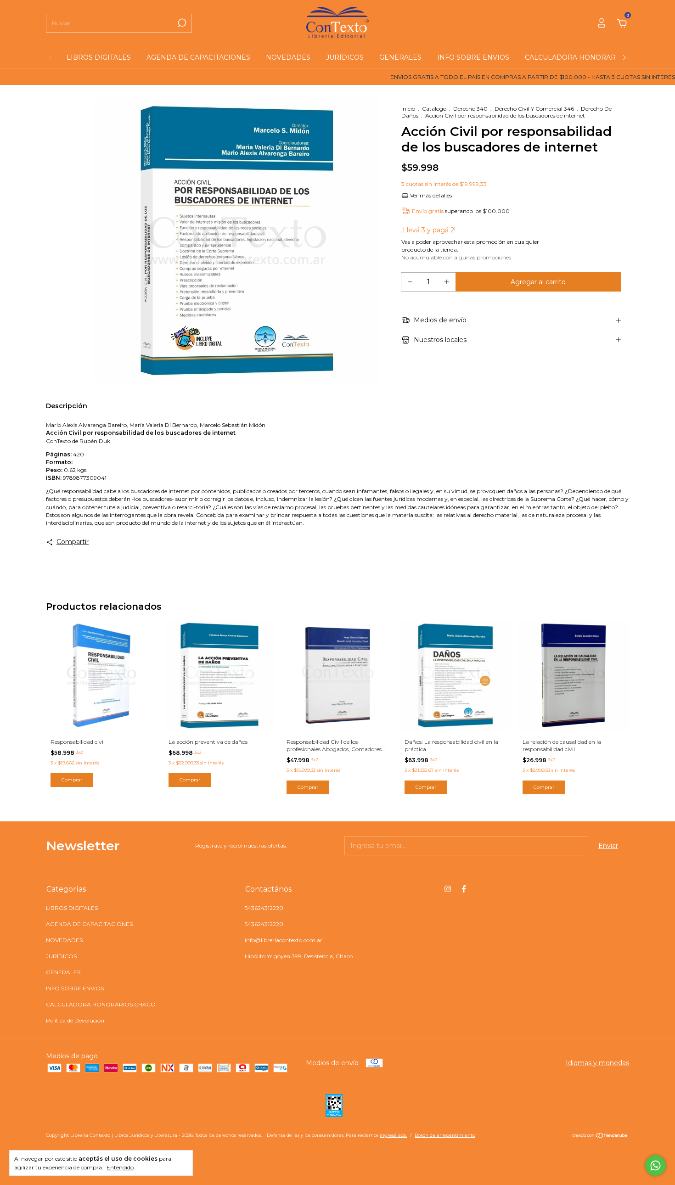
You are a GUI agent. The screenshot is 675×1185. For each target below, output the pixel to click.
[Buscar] (181, 23)
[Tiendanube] (600, 1136)
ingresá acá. (393, 1135)
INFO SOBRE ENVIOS (473, 57)
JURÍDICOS (345, 57)
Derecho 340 (470, 108)
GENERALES (400, 57)
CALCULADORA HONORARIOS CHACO (589, 57)
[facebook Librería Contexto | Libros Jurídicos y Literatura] (463, 889)
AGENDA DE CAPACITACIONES (198, 57)
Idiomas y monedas (597, 1063)
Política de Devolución (75, 1020)
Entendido (120, 1167)
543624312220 (264, 907)
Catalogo (434, 108)
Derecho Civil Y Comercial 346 (535, 108)
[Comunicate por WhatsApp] (655, 1165)
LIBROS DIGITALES (99, 57)
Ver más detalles (430, 195)
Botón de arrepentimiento (445, 1135)
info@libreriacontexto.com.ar (283, 940)
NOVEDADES (288, 57)
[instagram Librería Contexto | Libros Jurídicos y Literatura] (447, 889)
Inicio (408, 108)
